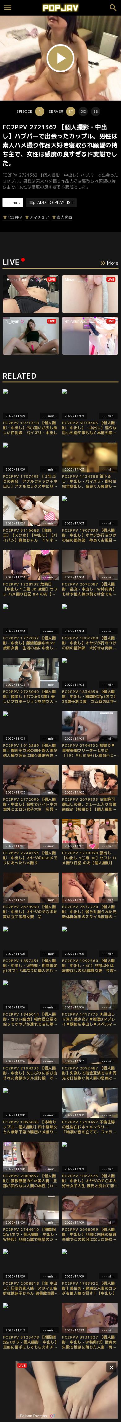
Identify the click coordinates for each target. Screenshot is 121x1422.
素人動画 (64, 217)
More (113, 263)
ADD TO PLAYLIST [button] (55, 202)
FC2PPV (14, 217)
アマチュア (39, 217)
